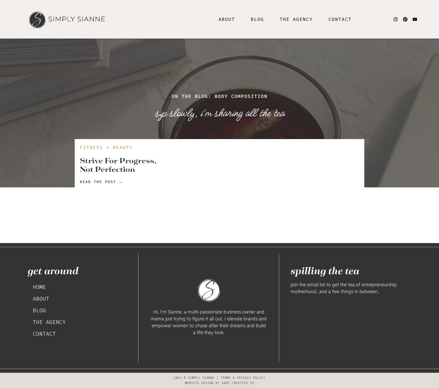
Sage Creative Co (238, 383)
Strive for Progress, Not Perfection (118, 165)
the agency (296, 19)
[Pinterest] (405, 19)
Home (39, 287)
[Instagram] (395, 19)
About (226, 19)
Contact (340, 19)
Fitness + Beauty (106, 147)
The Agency (49, 322)
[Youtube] (415, 19)
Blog (257, 19)
